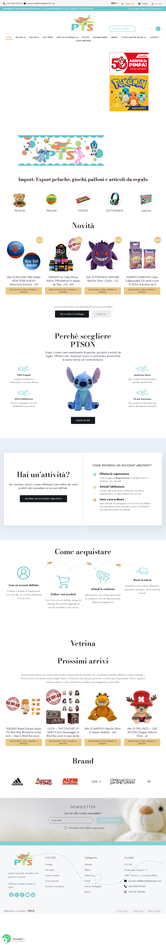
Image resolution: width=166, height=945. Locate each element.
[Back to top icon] (161, 935)
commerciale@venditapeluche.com (144, 861)
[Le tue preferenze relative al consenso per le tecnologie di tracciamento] (4, 940)
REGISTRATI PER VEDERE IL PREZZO (24, 272)
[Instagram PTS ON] (17, 875)
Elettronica (90, 856)
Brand (87, 872)
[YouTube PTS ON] (27, 875)
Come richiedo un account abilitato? (122, 446)
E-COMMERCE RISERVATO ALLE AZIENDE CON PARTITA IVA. (48, 8)
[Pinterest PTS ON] (33, 875)
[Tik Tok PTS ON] (22, 875)
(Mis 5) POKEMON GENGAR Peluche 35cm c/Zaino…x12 (102, 260)
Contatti (48, 845)
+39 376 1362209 (136, 872)
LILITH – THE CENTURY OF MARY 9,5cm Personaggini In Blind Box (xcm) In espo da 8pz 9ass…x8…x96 (63, 713)
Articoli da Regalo (93, 867)
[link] (61, 131)
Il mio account (51, 861)
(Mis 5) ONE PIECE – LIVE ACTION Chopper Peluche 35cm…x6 (142, 713)
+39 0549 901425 (136, 867)
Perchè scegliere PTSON (83, 321)
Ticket (87, 861)
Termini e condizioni (54, 867)
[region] (60, 79)
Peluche (88, 845)
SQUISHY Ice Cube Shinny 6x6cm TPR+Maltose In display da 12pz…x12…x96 (63, 261)
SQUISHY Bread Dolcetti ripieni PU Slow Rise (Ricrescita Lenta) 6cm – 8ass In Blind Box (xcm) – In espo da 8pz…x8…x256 (24, 713)
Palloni (88, 851)
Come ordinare (52, 856)
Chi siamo (49, 851)
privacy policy (97, 808)
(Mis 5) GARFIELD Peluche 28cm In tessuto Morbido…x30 (103, 711)
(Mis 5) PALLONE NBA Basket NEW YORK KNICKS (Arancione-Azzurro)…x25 (23, 261)
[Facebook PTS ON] (11, 875)
